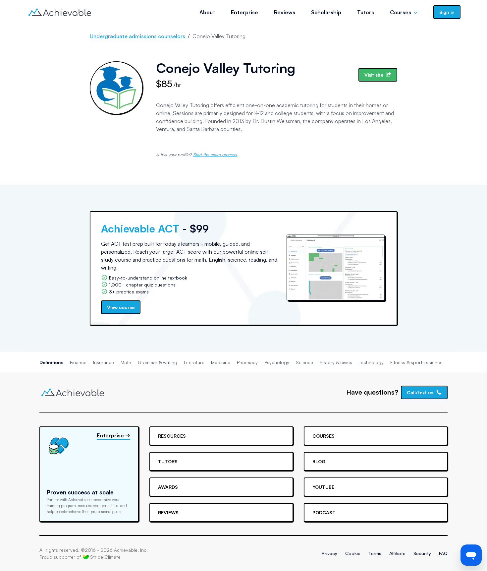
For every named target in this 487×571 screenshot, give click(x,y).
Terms (374, 553)
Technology (371, 362)
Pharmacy (247, 362)
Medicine (220, 362)
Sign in (447, 12)
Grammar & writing (157, 362)
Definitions (51, 362)
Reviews (284, 12)
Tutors (365, 12)
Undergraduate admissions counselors (137, 36)
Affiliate (397, 553)
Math (126, 362)
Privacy (329, 553)
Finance (78, 362)
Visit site (373, 75)
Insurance (103, 362)
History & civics (336, 362)
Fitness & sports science (416, 362)
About (207, 12)
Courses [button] (400, 12)
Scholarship (326, 12)
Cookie (352, 553)
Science (304, 362)
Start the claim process (215, 154)
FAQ (443, 553)
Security (422, 553)
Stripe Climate (105, 557)
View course (121, 307)
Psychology (276, 362)
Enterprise (244, 12)
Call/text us (420, 392)
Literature (194, 362)
